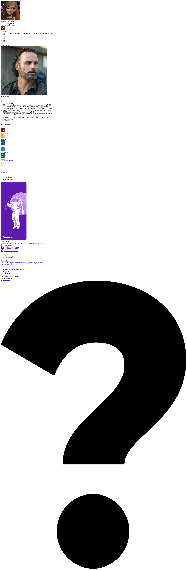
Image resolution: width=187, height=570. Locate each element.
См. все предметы (7, 160)
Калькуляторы (9, 256)
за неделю (4, 172)
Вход (2, 251)
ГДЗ (6, 254)
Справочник (9, 257)
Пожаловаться (5, 45)
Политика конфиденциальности (15, 269)
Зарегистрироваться (11, 251)
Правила (7, 273)
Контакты (8, 271)
